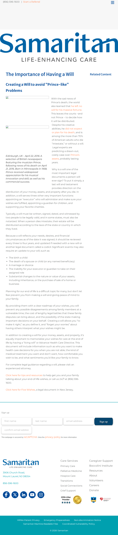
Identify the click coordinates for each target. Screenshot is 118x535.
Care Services (69, 460)
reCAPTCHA (30, 437)
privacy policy (53, 437)
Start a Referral (32, 1)
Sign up (5, 412)
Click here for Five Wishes (20, 389)
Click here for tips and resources (24, 375)
